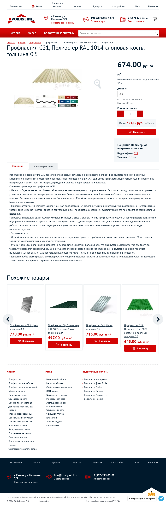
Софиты (12, 444)
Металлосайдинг (54, 383)
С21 (136, 153)
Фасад (32, 33)
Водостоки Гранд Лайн (95, 383)
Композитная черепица (20, 402)
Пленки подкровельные (20, 413)
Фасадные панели (55, 409)
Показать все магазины (62, 22)
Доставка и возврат (57, 5)
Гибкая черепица (16, 391)
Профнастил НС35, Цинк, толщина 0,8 (24, 327)
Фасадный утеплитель (57, 394)
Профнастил (14, 379)
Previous (8, 319)
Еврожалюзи (52, 425)
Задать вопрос (98, 21)
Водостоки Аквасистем (95, 394)
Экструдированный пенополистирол (56, 404)
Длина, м (121, 88)
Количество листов (127, 108)
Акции (39, 6)
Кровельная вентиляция (20, 417)
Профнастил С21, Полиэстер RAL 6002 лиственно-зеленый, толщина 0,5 (136, 331)
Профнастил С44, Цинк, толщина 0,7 (99, 327)
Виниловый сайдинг (56, 379)
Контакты (153, 6)
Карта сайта (44, 501)
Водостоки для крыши (95, 379)
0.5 (130, 157)
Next (158, 319)
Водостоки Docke (93, 387)
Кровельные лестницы (19, 433)
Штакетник (51, 417)
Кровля (15, 33)
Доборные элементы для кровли (21, 408)
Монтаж (77, 6)
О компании (16, 6)
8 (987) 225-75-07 (138, 17)
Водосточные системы (59, 33)
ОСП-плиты (52, 391)
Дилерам (97, 6)
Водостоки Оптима (93, 391)
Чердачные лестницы (19, 429)
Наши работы (117, 6)
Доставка (56, 462)
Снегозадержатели (17, 437)
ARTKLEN (115, 501)
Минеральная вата (55, 398)
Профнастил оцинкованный (22, 387)
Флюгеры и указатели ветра (22, 448)
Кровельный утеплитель (20, 421)
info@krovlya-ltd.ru (102, 17)
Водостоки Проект (93, 398)
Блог (137, 6)
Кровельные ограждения (21, 441)
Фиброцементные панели (59, 387)
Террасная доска (54, 421)
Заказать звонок (136, 21)
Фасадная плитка (55, 413)
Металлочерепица (17, 394)
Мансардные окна (17, 425)
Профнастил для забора (20, 383)
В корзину (139, 132)
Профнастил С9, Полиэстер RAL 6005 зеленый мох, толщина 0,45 (63, 329)
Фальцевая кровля (17, 398)
